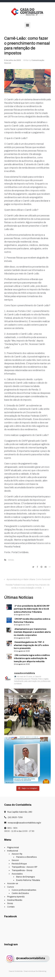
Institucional (12, 851)
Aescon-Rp (17, 854)
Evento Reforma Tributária (28, 880)
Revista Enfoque (19, 864)
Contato (11, 907)
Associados (17, 874)
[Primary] (27, 25)
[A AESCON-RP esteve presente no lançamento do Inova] (27, 711)
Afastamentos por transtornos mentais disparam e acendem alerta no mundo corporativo (32, 632)
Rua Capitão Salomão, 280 (19, 812)
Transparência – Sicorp (22, 870)
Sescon (15, 860)
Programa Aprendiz (16, 897)
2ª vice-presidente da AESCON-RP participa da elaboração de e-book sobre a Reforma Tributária (31, 609)
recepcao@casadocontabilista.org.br (24, 823)
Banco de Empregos (25, 877)
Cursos (10, 887)
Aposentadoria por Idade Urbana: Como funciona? (29, 579)
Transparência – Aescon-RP (24, 867)
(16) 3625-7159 (15, 817)
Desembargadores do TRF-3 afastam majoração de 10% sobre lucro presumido (31, 645)
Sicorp (10, 903)
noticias (11, 560)
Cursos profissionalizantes (24, 890)
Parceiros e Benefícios (26, 857)
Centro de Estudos (20, 893)
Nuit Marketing (41, 971)
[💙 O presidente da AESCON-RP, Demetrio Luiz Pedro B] (27, 760)
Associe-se (12, 883)
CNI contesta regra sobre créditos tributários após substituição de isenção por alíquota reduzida (32, 658)
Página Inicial (13, 847)
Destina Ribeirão (14, 900)
